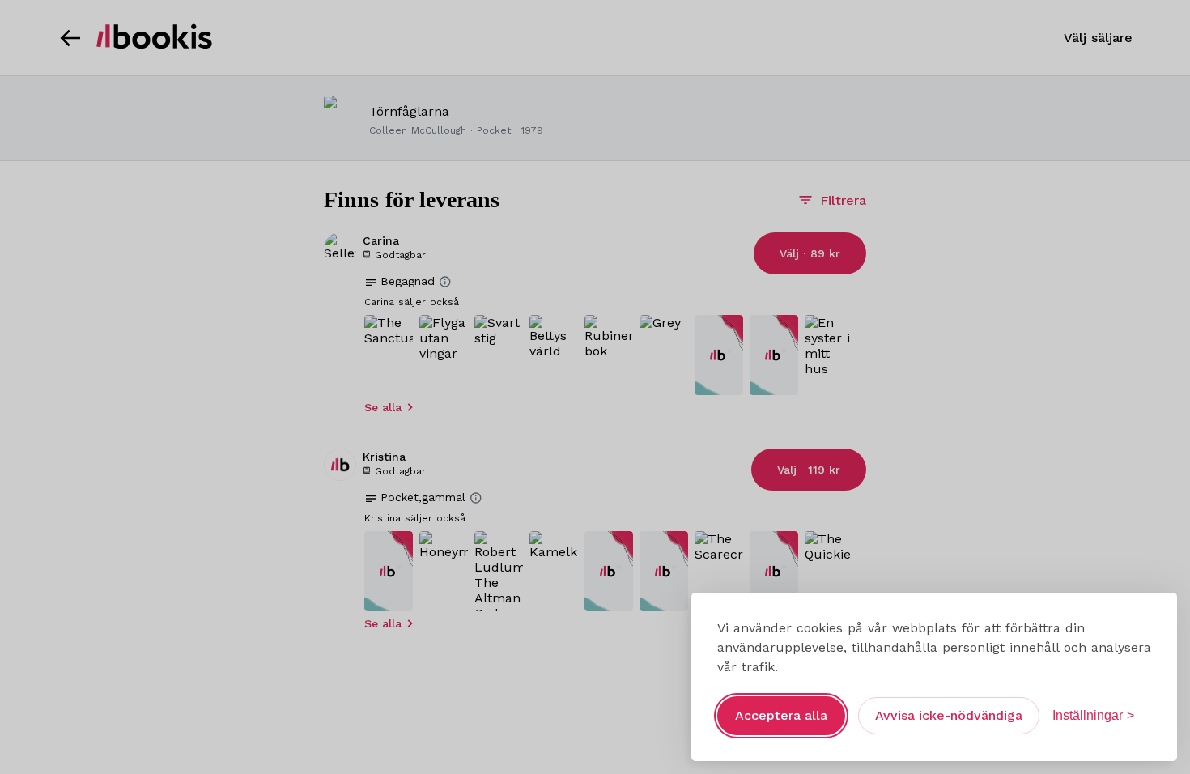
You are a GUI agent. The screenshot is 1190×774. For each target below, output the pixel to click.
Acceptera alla (781, 715)
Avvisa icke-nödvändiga (948, 715)
